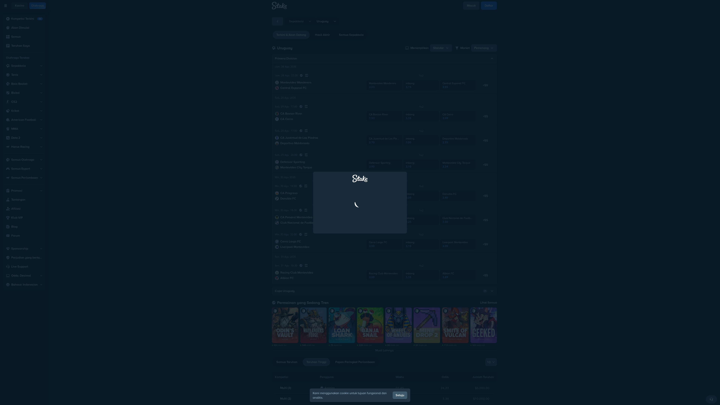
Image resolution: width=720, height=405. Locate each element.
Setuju (400, 395)
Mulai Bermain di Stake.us (360, 219)
